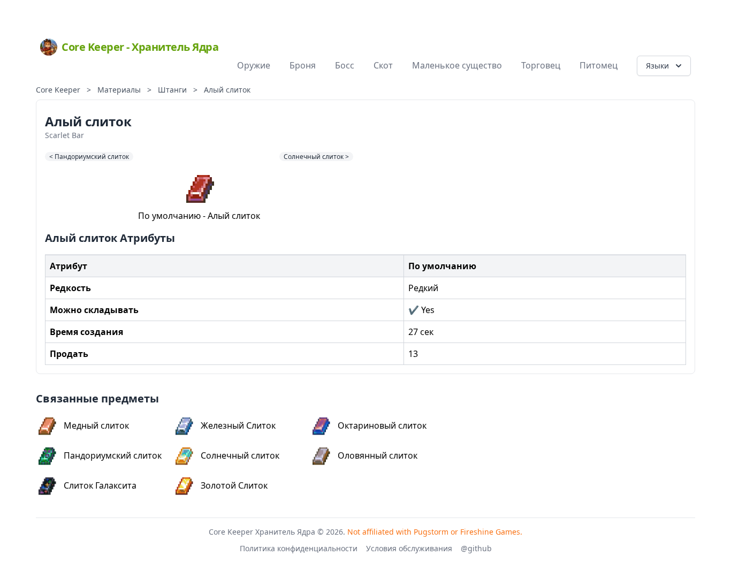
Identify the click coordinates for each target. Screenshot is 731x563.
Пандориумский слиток (113, 455)
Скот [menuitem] (383, 65)
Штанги (172, 90)
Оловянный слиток (377, 455)
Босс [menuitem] (344, 65)
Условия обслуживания (409, 548)
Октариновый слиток (382, 425)
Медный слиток (96, 425)
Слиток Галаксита (100, 485)
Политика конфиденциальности (298, 548)
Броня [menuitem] (303, 65)
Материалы (119, 90)
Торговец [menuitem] (540, 65)
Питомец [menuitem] (599, 65)
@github (476, 548)
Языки (657, 65)
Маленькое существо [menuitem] (457, 65)
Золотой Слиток (234, 485)
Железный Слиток (238, 425)
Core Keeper (58, 90)
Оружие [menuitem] (253, 65)
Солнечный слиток (240, 455)
